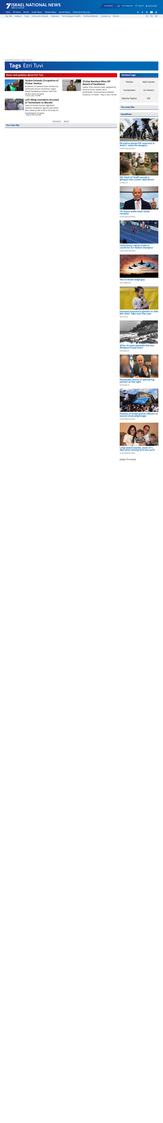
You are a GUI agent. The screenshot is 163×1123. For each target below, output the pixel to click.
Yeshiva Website (90, 16)
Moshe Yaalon (129, 98)
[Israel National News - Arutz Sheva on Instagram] (147, 12)
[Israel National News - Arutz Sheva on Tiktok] (156, 12)
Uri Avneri (148, 90)
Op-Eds (8, 16)
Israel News (37, 12)
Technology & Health (71, 16)
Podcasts (55, 16)
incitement (129, 90)
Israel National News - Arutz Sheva (26, 7)
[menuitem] (8, 12)
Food (26, 16)
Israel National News (12, 60)
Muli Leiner (149, 82)
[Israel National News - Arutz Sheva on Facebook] (142, 12)
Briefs (26, 12)
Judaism (18, 16)
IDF (149, 98)
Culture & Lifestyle (40, 16)
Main (8, 12)
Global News (50, 12)
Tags (23, 60)
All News (17, 12)
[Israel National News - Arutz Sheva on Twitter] (138, 12)
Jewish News (64, 12)
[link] (139, 145)
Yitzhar (129, 82)
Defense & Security (81, 12)
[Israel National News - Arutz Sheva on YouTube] (151, 12)
